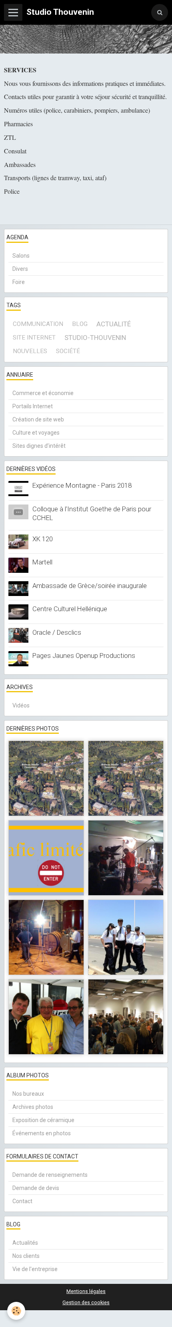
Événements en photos (41, 1133)
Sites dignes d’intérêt (39, 446)
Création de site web (38, 419)
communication (38, 324)
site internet (34, 337)
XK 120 (42, 539)
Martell (42, 562)
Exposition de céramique (43, 1120)
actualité (113, 324)
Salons (21, 255)
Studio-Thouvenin (95, 338)
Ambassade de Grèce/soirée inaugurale (89, 586)
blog (80, 324)
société (68, 351)
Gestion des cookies (86, 1302)
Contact (22, 1201)
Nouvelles (30, 351)
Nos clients (26, 1256)
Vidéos (21, 705)
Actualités (25, 1243)
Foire (18, 282)
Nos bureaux (28, 1094)
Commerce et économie (43, 393)
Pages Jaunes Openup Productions (83, 656)
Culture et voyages (36, 432)
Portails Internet (32, 406)
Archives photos (32, 1107)
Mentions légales (86, 1291)
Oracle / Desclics (56, 632)
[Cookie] (16, 1311)
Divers (20, 269)
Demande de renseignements (50, 1175)
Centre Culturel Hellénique (69, 609)
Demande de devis (35, 1188)
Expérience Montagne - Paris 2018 (82, 485)
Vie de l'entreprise (35, 1269)
